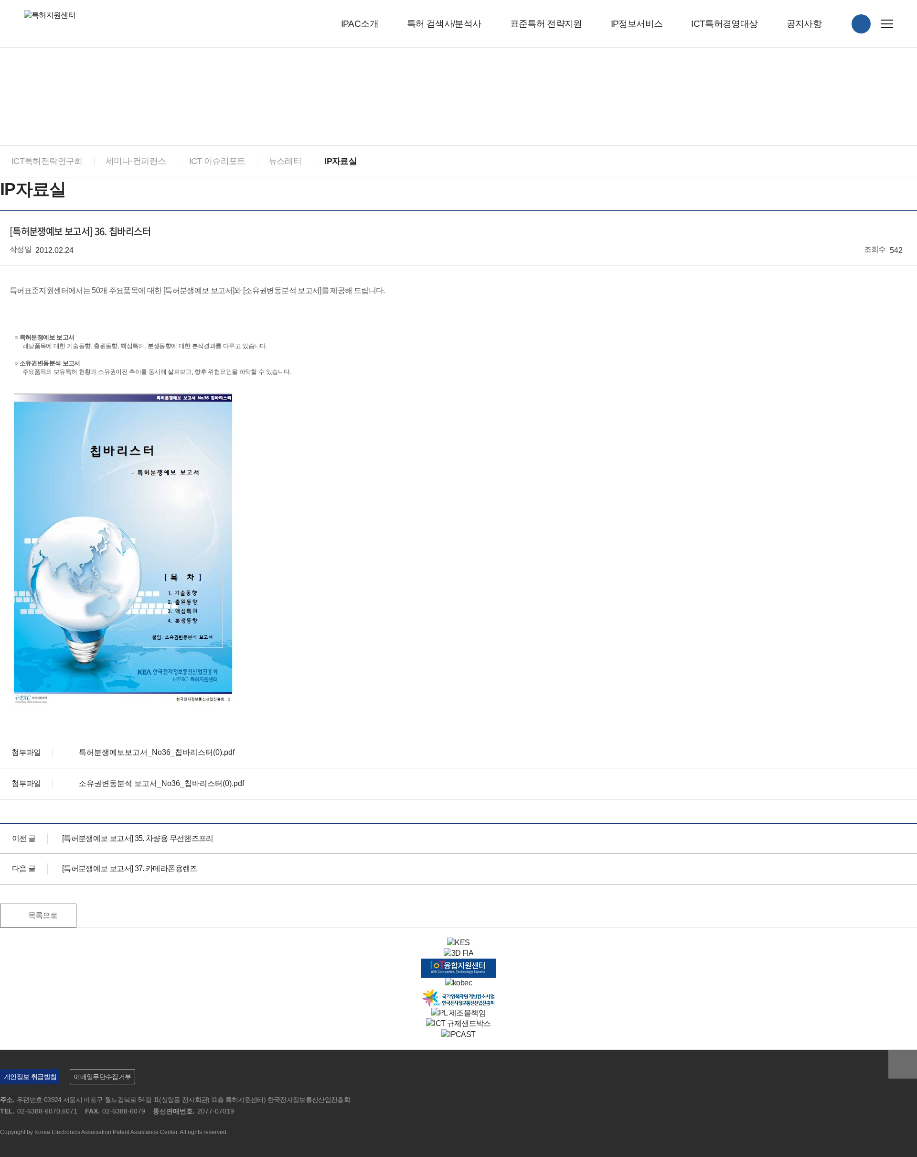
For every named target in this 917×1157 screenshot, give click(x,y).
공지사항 (804, 24)
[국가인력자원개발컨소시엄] (458, 994)
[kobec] (458, 983)
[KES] (458, 943)
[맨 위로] (902, 1064)
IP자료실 (340, 161)
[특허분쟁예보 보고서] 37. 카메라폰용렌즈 (129, 868)
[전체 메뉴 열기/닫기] (887, 24)
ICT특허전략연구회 (47, 161)
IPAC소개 (359, 24)
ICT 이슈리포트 (217, 161)
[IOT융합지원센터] (458, 964)
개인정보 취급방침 (30, 1077)
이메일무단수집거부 (102, 1077)
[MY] (861, 23)
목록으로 (42, 915)
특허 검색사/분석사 (444, 24)
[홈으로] (5, 76)
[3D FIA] (458, 953)
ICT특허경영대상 (724, 24)
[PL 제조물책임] (458, 1013)
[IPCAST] (458, 1034)
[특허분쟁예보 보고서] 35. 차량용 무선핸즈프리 (137, 838)
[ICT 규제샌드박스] (458, 1023)
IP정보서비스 (637, 24)
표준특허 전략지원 (546, 24)
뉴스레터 (284, 161)
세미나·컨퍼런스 (136, 161)
